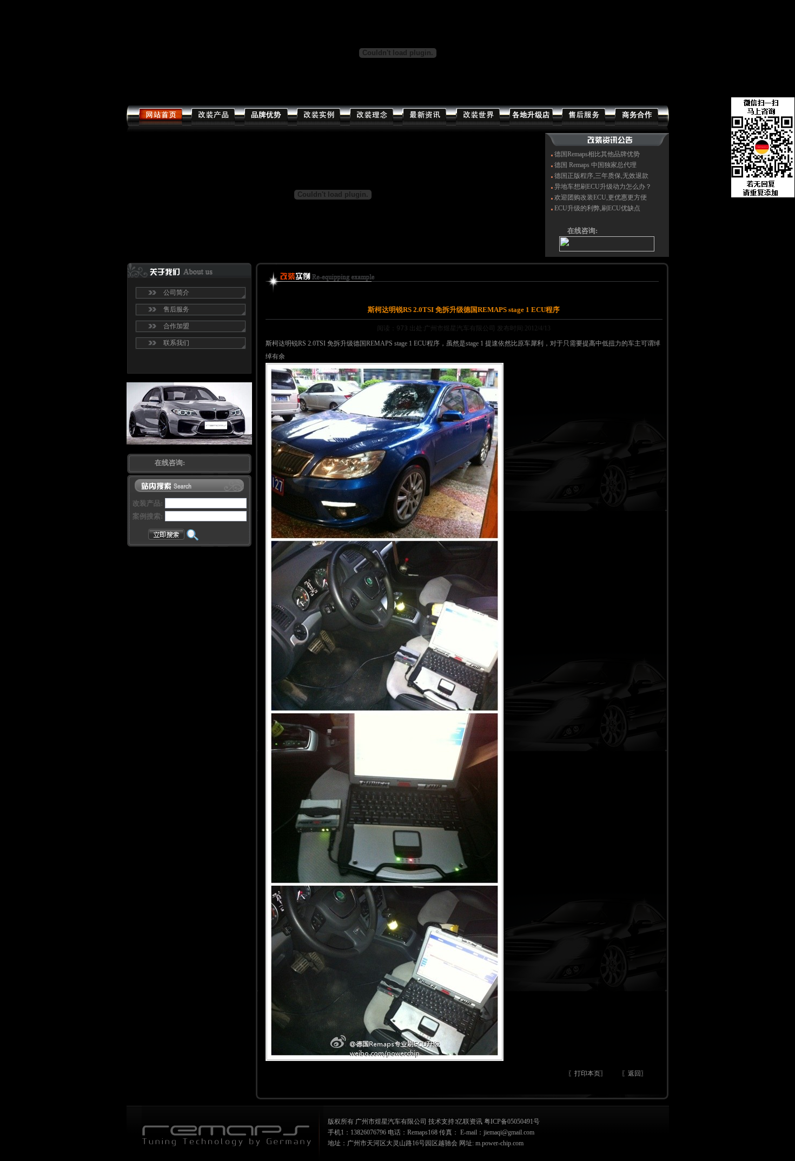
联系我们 (176, 343)
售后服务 (176, 309)
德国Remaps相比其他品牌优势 (597, 154)
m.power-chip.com (499, 1143)
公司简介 (176, 292)
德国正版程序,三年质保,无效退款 (601, 176)
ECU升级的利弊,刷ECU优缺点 (597, 208)
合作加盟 (176, 326)
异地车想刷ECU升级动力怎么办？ (603, 186)
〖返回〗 (634, 1073)
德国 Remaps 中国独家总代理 (595, 165)
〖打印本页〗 (587, 1073)
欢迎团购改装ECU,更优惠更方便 (600, 197)
